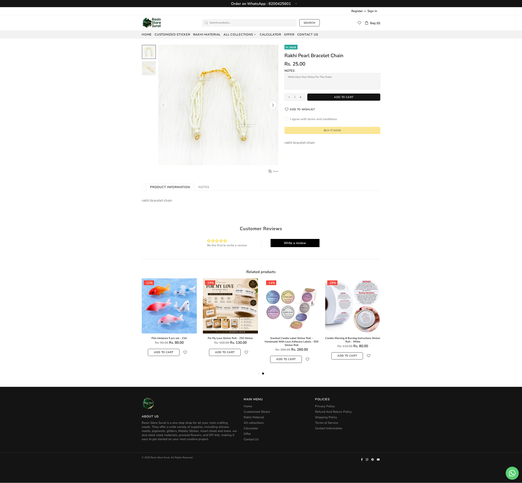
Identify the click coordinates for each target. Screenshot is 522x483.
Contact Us (251, 439)
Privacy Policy (325, 406)
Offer (247, 434)
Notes (289, 71)
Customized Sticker (257, 412)
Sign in (372, 11)
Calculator (251, 428)
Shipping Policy (326, 417)
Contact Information (328, 428)
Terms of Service (326, 423)
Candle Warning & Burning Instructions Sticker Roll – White (352, 340)
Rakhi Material (254, 417)
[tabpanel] (291, 324)
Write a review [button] (295, 243)
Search (309, 23)
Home (248, 406)
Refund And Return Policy (333, 412)
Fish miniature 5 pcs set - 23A (169, 338)
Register (357, 11)
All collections (254, 423)
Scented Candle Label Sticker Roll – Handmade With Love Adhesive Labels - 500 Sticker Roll (292, 342)
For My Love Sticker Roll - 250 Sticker (230, 338)
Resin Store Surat (152, 22)
